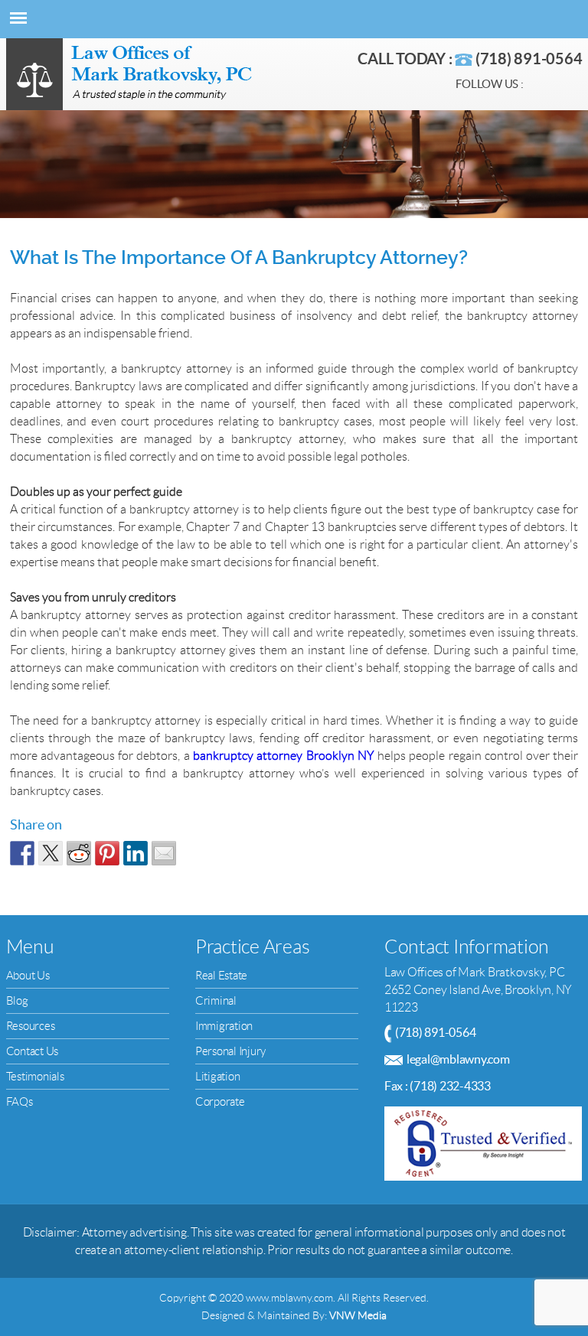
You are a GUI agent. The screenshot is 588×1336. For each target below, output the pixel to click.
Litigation (217, 1076)
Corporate (220, 1102)
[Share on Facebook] (22, 853)
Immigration (224, 1026)
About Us (28, 975)
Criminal (216, 1001)
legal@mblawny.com (458, 1059)
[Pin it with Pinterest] (107, 853)
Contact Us (32, 1051)
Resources (30, 1026)
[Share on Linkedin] (135, 853)
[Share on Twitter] (50, 853)
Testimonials (35, 1076)
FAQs (19, 1102)
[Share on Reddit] (79, 853)
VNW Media (358, 1315)
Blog (17, 1001)
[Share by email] (164, 853)
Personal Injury (230, 1051)
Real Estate (221, 975)
